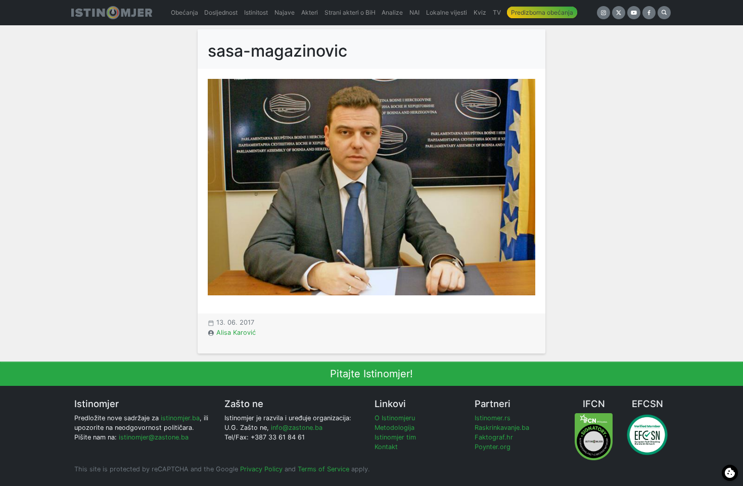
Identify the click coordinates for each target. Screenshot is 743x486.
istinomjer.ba (180, 418)
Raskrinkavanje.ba (502, 427)
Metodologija (394, 427)
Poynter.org (492, 447)
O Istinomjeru (395, 418)
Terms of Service (323, 469)
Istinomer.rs (492, 418)
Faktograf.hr (494, 437)
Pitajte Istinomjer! (371, 374)
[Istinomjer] (111, 13)
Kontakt (386, 447)
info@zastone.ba (296, 427)
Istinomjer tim (395, 437)
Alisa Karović (236, 332)
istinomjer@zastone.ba (154, 437)
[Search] (664, 12)
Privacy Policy (261, 469)
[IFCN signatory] (594, 436)
